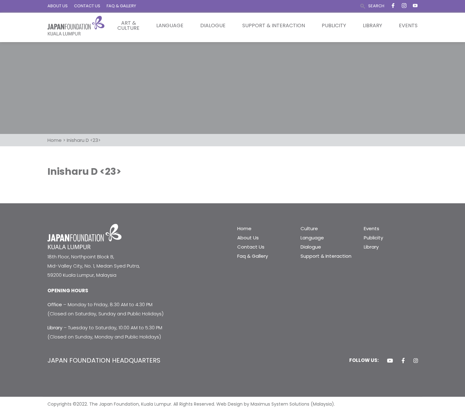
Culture (309, 228)
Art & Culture (128, 26)
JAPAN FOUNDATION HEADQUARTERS (103, 360)
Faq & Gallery (252, 256)
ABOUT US (57, 6)
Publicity (334, 25)
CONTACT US (87, 6)
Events (408, 25)
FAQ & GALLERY (121, 6)
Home (244, 228)
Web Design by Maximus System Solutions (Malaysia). (275, 404)
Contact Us (250, 246)
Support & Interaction (273, 25)
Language (169, 25)
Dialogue (213, 25)
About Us (248, 237)
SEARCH (376, 6)
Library (372, 25)
